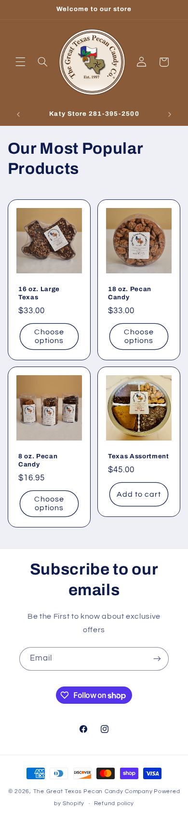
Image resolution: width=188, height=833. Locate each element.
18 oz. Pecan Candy (129, 292)
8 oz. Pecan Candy (37, 460)
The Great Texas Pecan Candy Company (93, 791)
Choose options (49, 336)
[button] (20, 62)
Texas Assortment (138, 456)
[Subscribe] (157, 659)
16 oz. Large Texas (39, 292)
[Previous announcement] (18, 114)
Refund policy (114, 803)
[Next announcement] (169, 114)
